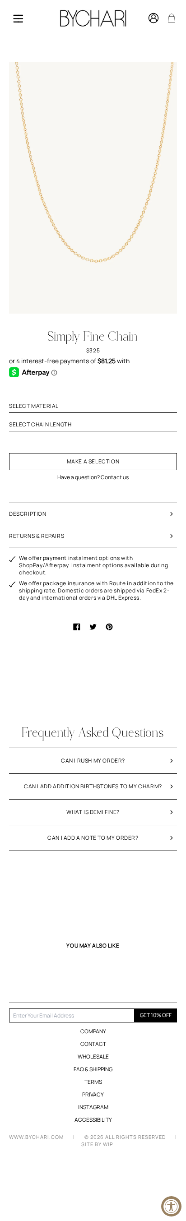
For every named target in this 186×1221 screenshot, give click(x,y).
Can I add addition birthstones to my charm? (93, 786)
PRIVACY (93, 1094)
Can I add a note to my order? (92, 838)
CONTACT (93, 1044)
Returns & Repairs (36, 536)
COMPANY (93, 1031)
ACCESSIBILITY (93, 1120)
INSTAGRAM (93, 1107)
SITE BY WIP (97, 1144)
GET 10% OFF (156, 1015)
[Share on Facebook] (76, 626)
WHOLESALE (93, 1056)
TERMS (93, 1082)
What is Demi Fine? (93, 812)
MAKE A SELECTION (93, 461)
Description (27, 514)
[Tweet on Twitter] (93, 626)
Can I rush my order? (93, 760)
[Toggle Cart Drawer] (171, 18)
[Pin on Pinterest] (109, 626)
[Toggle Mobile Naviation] (18, 18)
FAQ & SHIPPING (93, 1069)
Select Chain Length (40, 424)
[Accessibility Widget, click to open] (171, 1206)
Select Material (34, 406)
